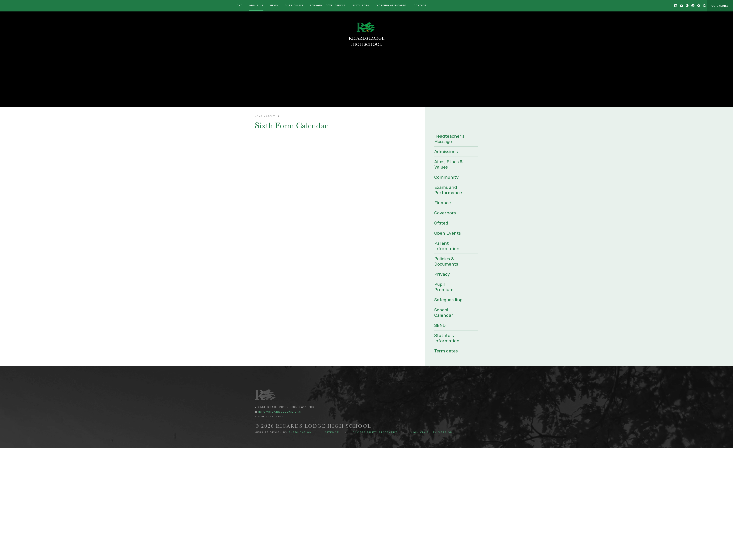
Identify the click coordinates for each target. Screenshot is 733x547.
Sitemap (332, 432)
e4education (300, 432)
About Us (272, 116)
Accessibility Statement (375, 432)
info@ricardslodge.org (279, 411)
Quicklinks (720, 5)
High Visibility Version (432, 432)
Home (258, 116)
